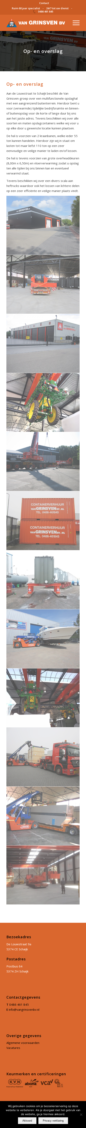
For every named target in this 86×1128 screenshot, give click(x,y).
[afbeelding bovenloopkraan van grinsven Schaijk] (43, 402)
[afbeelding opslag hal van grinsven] (43, 343)
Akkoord (27, 1120)
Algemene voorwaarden (22, 1043)
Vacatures (13, 1048)
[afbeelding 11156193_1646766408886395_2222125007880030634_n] (43, 875)
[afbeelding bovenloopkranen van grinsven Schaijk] (43, 698)
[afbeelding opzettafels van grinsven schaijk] (43, 579)
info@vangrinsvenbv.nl (24, 1009)
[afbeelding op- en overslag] (43, 225)
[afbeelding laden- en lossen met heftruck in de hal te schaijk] (43, 816)
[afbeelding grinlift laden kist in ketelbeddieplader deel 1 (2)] (43, 757)
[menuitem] (44, 3)
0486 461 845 (19, 1004)
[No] (81, 1115)
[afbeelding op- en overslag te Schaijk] (43, 284)
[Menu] (74, 23)
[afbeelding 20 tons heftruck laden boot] (43, 638)
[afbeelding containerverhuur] (43, 520)
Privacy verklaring (53, 1120)
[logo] (35, 23)
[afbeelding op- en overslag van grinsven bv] (43, 461)
